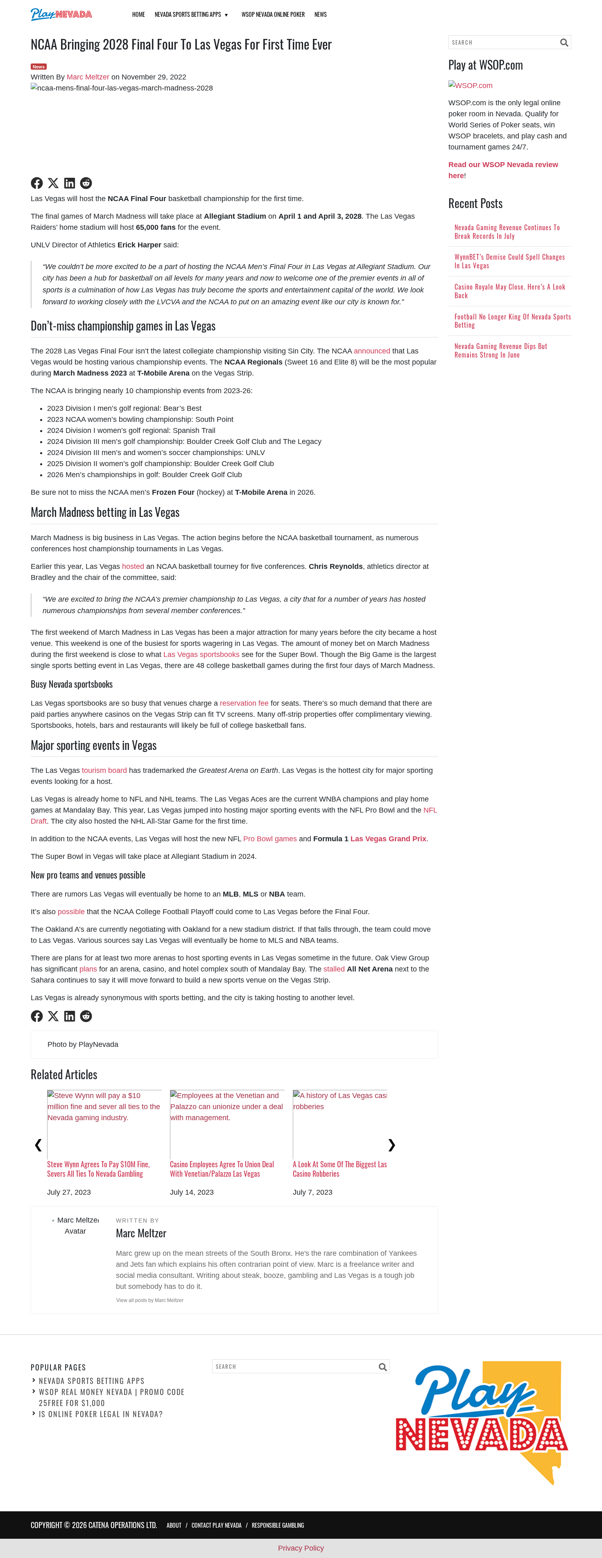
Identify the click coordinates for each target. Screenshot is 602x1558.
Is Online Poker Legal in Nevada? (101, 1414)
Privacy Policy (301, 1548)
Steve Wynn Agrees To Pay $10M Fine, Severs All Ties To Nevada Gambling (98, 1169)
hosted (133, 566)
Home (138, 14)
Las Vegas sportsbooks (201, 654)
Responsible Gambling (278, 1525)
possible (71, 912)
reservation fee (244, 703)
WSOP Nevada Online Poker (273, 14)
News (321, 14)
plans (88, 969)
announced (372, 351)
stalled (334, 969)
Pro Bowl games (270, 839)
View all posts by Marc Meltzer (149, 1300)
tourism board (104, 770)
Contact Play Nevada (217, 1525)
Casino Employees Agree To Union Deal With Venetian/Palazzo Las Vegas (222, 1169)
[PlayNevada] (71, 14)
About (174, 1525)
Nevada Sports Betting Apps (188, 14)
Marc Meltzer (88, 77)
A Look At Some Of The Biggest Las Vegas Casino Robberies (349, 1169)
